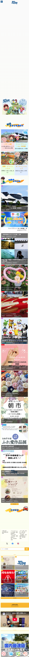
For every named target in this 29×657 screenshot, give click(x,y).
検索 (27, 548)
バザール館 (8, 144)
